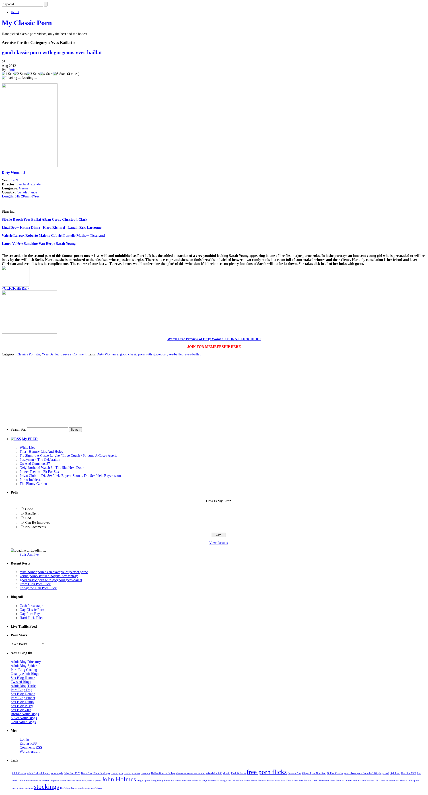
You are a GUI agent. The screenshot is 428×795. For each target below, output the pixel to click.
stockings (46, 786)
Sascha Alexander (29, 184)
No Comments (35, 527)
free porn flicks (267, 771)
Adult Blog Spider (24, 666)
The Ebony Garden (33, 484)
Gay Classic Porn (32, 610)
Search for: (18, 429)
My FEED (30, 439)
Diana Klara (41, 227)
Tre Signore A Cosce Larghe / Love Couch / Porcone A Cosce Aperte (68, 455)
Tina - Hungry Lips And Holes (41, 451)
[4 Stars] (46, 74)
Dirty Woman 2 (13, 172)
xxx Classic (96, 788)
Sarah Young (66, 243)
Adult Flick (33, 773)
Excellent (31, 513)
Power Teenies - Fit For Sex (39, 471)
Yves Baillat (32, 219)
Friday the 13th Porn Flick (38, 588)
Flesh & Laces (238, 773)
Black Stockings (101, 773)
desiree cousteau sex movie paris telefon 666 (199, 773)
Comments (31, 747)
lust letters (176, 780)
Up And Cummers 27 (35, 463)
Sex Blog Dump (22, 702)
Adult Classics (19, 773)
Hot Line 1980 (408, 773)
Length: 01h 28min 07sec (20, 196)
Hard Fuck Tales (31, 618)
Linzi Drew (10, 227)
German (24, 188)
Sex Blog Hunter (23, 678)
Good (29, 509)
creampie (145, 773)
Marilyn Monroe (207, 780)
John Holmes (119, 779)
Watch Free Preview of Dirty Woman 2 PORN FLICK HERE (214, 339)
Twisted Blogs (21, 682)
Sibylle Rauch (12, 219)
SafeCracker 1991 (370, 780)
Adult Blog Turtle (23, 686)
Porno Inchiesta (30, 480)
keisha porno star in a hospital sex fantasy (49, 576)
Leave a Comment (73, 354)
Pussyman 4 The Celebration (40, 459)
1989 (14, 180)
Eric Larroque (90, 227)
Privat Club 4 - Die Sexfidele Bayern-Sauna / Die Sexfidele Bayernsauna (71, 475)
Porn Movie (336, 780)
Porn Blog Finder (23, 698)
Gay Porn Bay (30, 614)
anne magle (57, 773)
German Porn (294, 773)
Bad (28, 518)
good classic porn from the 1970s (361, 773)
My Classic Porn (27, 23)
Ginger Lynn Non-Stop (314, 773)
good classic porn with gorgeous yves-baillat (52, 52)
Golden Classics (335, 773)
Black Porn (87, 773)
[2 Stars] (20, 74)
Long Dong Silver (160, 780)
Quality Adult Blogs (25, 674)
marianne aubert (190, 780)
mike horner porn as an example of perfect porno (54, 572)
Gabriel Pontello (63, 235)
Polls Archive (29, 554)
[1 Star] (8, 74)
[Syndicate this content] (16, 439)
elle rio (226, 773)
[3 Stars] (33, 74)
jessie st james (94, 780)
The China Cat (67, 788)
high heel (384, 773)
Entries (28, 743)
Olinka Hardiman (320, 780)
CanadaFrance (27, 192)
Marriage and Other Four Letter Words (237, 780)
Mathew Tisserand (90, 235)
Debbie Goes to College (163, 773)
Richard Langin (65, 227)
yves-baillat (192, 354)
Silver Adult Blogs (24, 718)
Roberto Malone (37, 235)
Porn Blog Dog (21, 690)
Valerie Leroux (13, 235)
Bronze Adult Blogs (25, 714)
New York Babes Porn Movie (296, 780)
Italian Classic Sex (76, 780)
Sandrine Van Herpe (39, 243)
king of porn (143, 780)
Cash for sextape (31, 606)
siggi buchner (26, 788)
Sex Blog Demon (23, 694)
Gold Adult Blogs (23, 722)
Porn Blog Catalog (24, 670)
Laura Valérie (12, 243)
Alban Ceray (52, 219)
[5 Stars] (59, 74)
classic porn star (132, 773)
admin (11, 70)
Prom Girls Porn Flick (35, 584)
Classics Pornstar (28, 354)
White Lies (27, 447)
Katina (25, 227)
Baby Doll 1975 (72, 773)
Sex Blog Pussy (22, 706)
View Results (218, 543)
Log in (24, 739)
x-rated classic (82, 788)
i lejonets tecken (58, 780)
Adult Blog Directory (26, 662)
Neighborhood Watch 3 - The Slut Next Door (52, 467)
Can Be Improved (37, 522)
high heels (395, 773)
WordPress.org (30, 751)
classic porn (117, 773)
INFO (15, 12)
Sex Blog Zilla (21, 710)
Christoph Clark (74, 219)
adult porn (44, 773)
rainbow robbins (352, 780)
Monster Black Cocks (269, 780)
